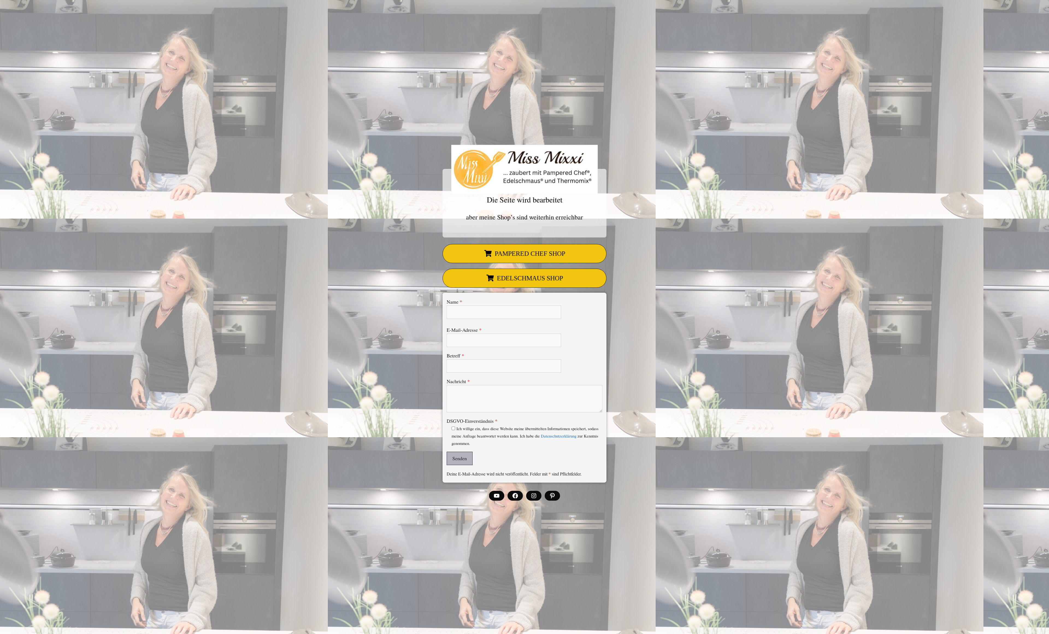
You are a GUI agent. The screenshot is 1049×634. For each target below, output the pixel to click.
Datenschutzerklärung (558, 436)
